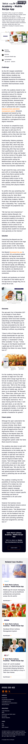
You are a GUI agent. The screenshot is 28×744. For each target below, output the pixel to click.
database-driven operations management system (11, 110)
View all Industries (6, 718)
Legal (3, 726)
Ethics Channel (5, 727)
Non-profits (4, 716)
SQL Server (7, 62)
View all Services (5, 705)
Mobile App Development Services (14, 541)
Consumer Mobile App (10, 57)
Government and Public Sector (8, 714)
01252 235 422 (8, 688)
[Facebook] (6, 691)
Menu (21, 2)
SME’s (3, 712)
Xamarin (13, 62)
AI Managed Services (6, 701)
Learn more (14, 548)
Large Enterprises (5, 711)
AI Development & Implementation (9, 703)
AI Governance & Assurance (8, 699)
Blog (3, 724)
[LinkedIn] (3, 691)
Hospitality (7, 52)
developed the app (16, 252)
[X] (9, 691)
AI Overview (4, 698)
